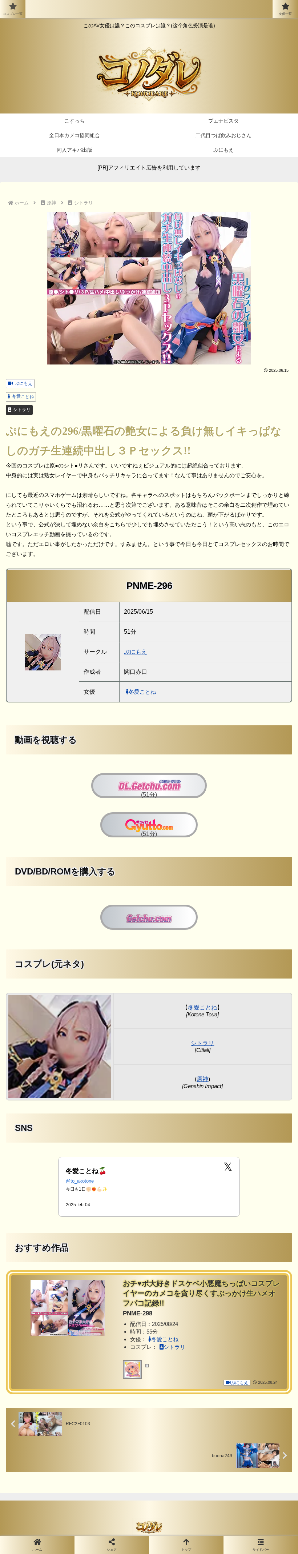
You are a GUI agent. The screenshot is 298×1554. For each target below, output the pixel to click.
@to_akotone (80, 1181)
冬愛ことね (23, 396)
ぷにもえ (23, 383)
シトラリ (22, 409)
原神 (202, 1079)
